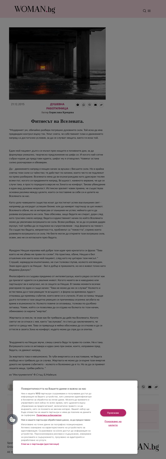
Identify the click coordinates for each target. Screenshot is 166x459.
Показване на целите (113, 423)
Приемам (113, 412)
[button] (12, 419)
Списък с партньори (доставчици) (40, 444)
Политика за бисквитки (48, 415)
